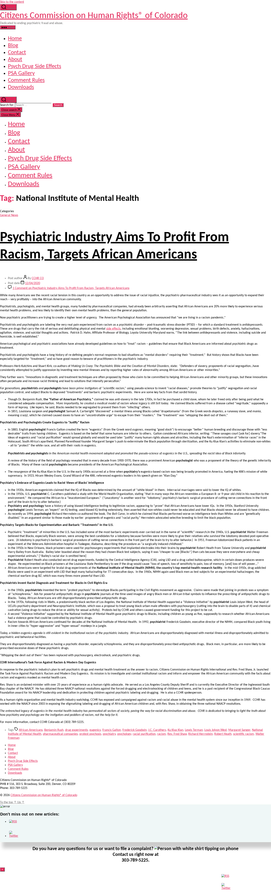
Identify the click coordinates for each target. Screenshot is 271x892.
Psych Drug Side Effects (34, 66)
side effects (113, 328)
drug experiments (76, 730)
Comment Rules (26, 80)
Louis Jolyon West (215, 730)
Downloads (21, 87)
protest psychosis (90, 734)
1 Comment (70, 288)
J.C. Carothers (157, 730)
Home (15, 39)
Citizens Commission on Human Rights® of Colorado (94, 15)
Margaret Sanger (239, 730)
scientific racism (243, 734)
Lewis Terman (194, 730)
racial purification (144, 734)
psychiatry (109, 734)
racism (161, 734)
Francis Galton (111, 730)
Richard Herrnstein (200, 734)
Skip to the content (12, 2)
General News (9, 215)
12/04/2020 (32, 283)
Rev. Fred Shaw (177, 734)
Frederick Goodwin (134, 730)
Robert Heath (223, 734)
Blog (13, 45)
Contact (17, 52)
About (15, 59)
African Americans (31, 730)
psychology (124, 734)
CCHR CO (38, 278)
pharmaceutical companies (60, 734)
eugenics (95, 730)
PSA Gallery (21, 73)
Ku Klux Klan (175, 730)
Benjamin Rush (53, 730)
